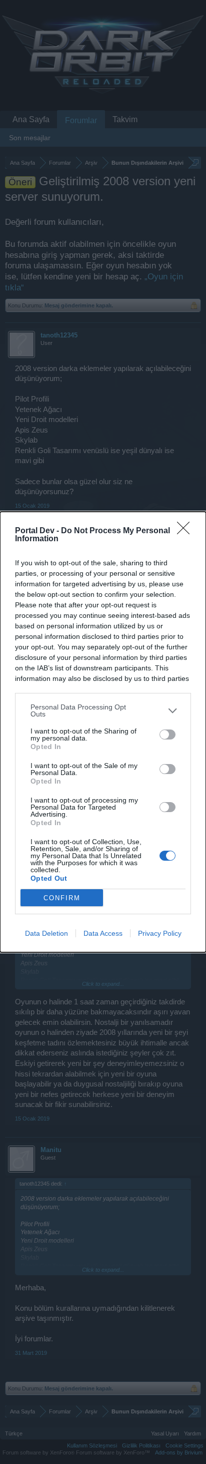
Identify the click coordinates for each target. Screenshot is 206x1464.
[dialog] (103, 732)
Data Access (103, 933)
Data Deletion (46, 933)
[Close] (186, 531)
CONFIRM (62, 898)
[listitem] (103, 710)
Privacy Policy (160, 933)
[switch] (168, 734)
